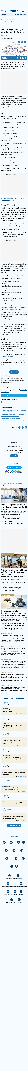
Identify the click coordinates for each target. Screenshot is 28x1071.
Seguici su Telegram (14, 395)
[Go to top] (25, 1066)
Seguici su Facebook (15, 467)
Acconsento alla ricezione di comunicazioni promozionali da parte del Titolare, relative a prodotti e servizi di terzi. (12, 380)
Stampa (17, 58)
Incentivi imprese (6, 723)
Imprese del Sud (6, 755)
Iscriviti (14, 456)
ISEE (3, 801)
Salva (20, 58)
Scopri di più (18, 14)
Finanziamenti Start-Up (7, 738)
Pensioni (4, 815)
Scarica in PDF (23, 58)
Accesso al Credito (7, 633)
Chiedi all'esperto (15, 825)
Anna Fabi (24, 760)
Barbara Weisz (23, 713)
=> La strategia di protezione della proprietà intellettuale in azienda (13, 199)
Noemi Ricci (5, 35)
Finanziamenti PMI (15, 25)
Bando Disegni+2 (8, 356)
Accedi (24, 14)
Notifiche (26, 58)
